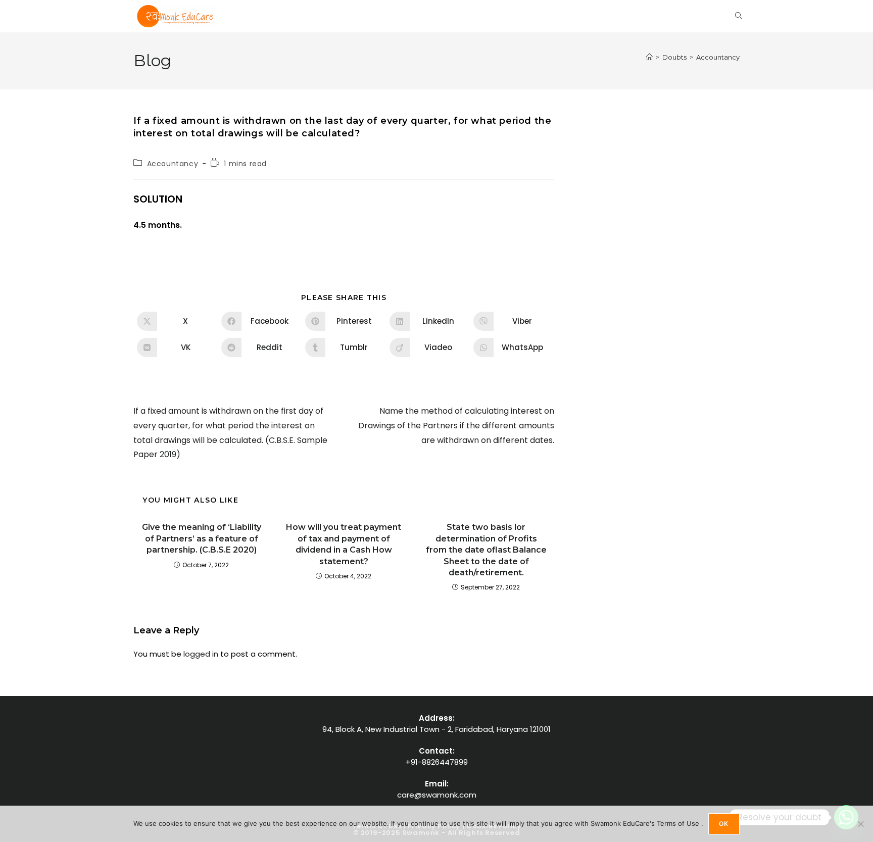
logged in (200, 654)
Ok (724, 823)
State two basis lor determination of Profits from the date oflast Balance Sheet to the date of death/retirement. (486, 549)
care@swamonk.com (436, 794)
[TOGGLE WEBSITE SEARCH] (738, 16)
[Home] (649, 57)
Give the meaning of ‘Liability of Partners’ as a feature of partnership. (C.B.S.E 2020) (201, 538)
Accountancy (718, 57)
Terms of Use (679, 823)
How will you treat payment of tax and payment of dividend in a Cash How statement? (343, 544)
